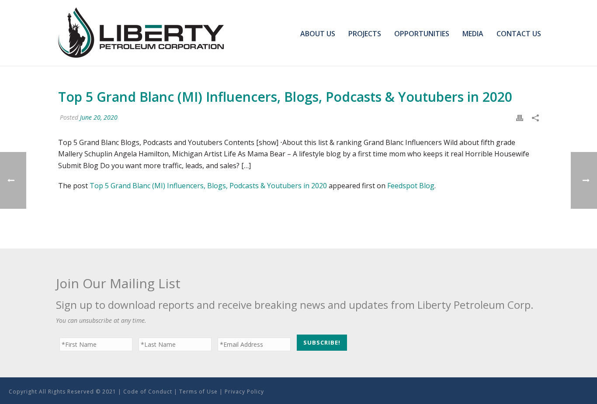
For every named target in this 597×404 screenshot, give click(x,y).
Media (472, 33)
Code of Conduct (147, 391)
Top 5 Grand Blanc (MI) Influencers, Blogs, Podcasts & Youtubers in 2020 (208, 185)
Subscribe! (321, 342)
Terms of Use (198, 391)
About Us (317, 33)
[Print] (519, 117)
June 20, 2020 (99, 117)
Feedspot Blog (410, 185)
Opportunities (421, 33)
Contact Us (518, 33)
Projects (364, 33)
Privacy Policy (244, 391)
